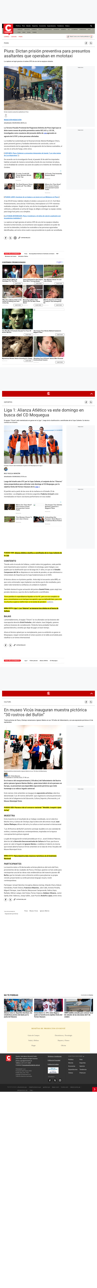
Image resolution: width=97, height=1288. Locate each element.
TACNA (29, 32)
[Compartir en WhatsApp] (15, 238)
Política (18, 26)
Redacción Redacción (12, 120)
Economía (42, 26)
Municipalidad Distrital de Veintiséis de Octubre (41, 253)
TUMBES (34, 32)
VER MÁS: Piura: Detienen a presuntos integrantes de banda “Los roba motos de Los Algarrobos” (32, 154)
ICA (69, 29)
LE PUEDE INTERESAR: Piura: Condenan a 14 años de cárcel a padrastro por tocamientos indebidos (32, 217)
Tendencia (60, 26)
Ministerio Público (23, 256)
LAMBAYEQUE (82, 29)
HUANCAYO (56, 29)
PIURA (19, 32)
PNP (57, 253)
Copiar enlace (25, 237)
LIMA (89, 29)
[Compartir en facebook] (86, 43)
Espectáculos (51, 26)
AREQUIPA (20, 29)
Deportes (35, 26)
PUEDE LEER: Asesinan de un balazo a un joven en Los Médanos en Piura (31, 197)
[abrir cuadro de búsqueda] (91, 25)
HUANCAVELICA (48, 29)
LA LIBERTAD (75, 29)
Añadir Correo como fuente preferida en (80, 36)
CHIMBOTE (34, 29)
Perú (23, 26)
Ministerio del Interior (10, 256)
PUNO (24, 32)
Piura (6, 43)
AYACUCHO (27, 29)
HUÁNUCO (63, 29)
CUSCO (40, 29)
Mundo (28, 26)
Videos (67, 26)
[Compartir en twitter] (91, 43)
